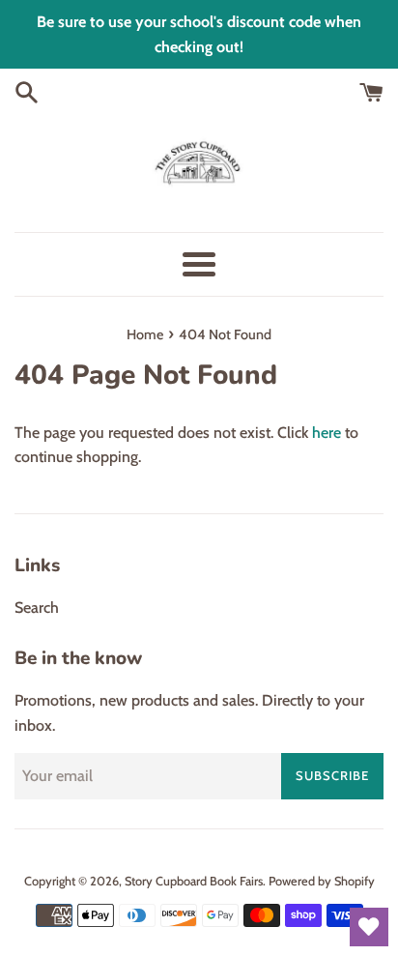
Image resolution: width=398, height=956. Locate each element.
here (326, 432)
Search (36, 607)
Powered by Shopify (322, 881)
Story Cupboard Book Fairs (194, 881)
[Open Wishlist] (369, 927)
